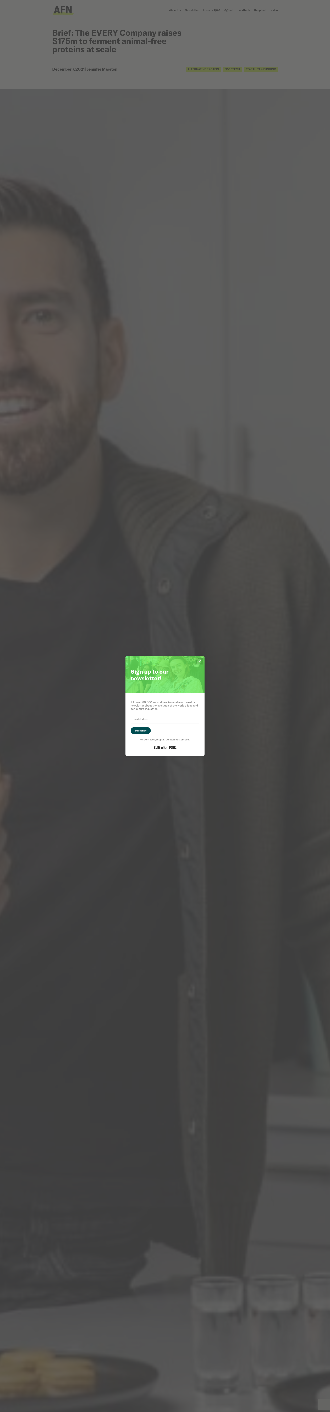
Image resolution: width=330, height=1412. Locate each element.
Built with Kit (165, 747)
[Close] (199, 661)
